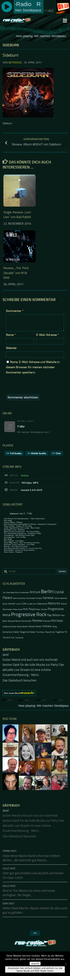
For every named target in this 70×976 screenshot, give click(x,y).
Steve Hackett (22, 627)
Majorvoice (42, 603)
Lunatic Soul (32, 604)
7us (4, 592)
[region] (35, 688)
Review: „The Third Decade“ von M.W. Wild (16, 272)
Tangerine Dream (28, 632)
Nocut (64, 603)
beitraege (15, 62)
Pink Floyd (29, 609)
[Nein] (65, 963)
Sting (55, 627)
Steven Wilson (35, 626)
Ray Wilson (54, 615)
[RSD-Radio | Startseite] (21, 20)
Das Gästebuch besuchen (20, 675)
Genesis (48, 598)
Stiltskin (47, 626)
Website (11, 348)
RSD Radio (57, 620)
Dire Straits (30, 598)
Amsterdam (24, 592)
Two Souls (19, 638)
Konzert (11, 603)
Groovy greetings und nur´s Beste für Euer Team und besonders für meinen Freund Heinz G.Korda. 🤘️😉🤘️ (35, 665)
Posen (37, 609)
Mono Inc (54, 603)
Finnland (39, 598)
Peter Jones (17, 609)
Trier (13, 638)
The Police (40, 632)
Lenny (18, 604)
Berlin (47, 591)
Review (37, 620)
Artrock (35, 592)
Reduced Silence (14, 621)
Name (11, 335)
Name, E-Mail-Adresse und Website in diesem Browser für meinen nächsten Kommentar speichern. (33, 367)
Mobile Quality (38, 453)
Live (24, 603)
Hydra (56, 598)
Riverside (46, 621)
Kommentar (14, 311)
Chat (58, 453)
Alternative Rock (12, 592)
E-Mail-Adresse (47, 335)
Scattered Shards (9, 627)
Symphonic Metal (11, 632)
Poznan (44, 609)
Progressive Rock (29, 614)
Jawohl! (35, 963)
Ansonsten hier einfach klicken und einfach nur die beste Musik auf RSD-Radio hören (35, 969)
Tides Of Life (50, 632)
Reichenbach (26, 621)
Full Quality (16, 453)
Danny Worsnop (19, 598)
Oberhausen (7, 609)
